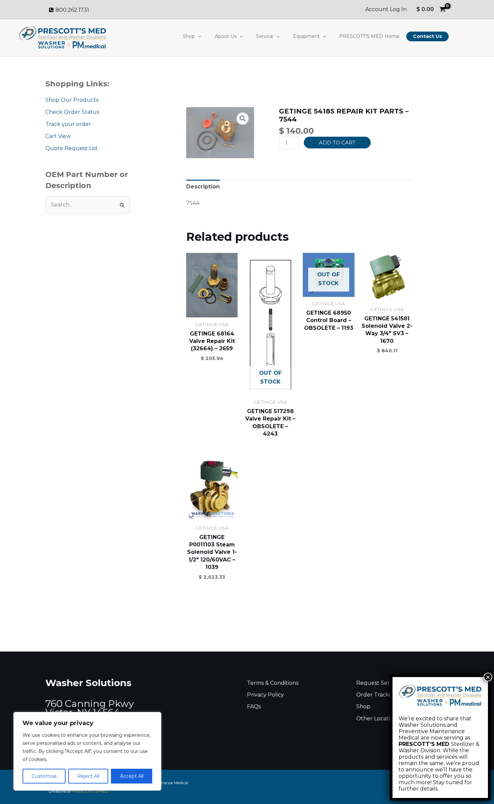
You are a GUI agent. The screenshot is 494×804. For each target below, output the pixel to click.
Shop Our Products (71, 100)
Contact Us (427, 36)
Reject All (88, 776)
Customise (44, 776)
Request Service (378, 683)
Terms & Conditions (272, 683)
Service (264, 36)
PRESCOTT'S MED (90, 791)
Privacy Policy (265, 694)
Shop (189, 36)
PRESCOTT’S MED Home (369, 36)
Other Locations (377, 718)
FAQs (254, 706)
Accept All (131, 776)
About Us (226, 36)
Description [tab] (203, 186)
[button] (198, 36)
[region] (87, 751)
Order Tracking (377, 694)
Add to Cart (337, 142)
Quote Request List (71, 148)
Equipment (306, 36)
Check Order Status (72, 112)
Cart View (58, 136)
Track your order (68, 124)
